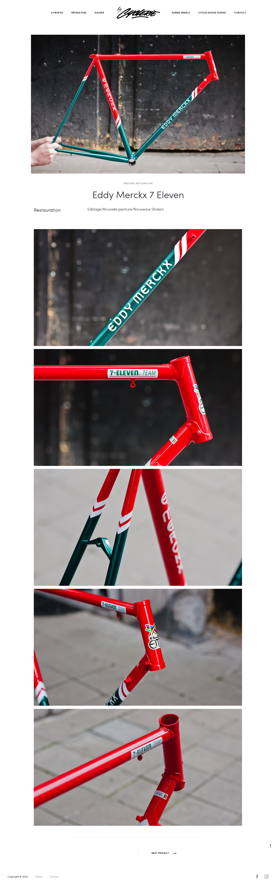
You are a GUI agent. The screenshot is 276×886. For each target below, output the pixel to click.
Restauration (144, 183)
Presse (38, 876)
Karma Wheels (181, 12)
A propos (57, 12)
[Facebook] (257, 876)
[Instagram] (266, 876)
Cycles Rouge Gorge (212, 12)
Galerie (99, 12)
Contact (240, 12)
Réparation (78, 12)
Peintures (129, 183)
